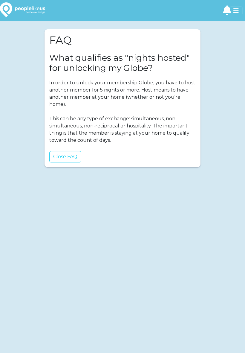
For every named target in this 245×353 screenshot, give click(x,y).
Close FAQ (65, 156)
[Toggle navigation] (236, 10)
